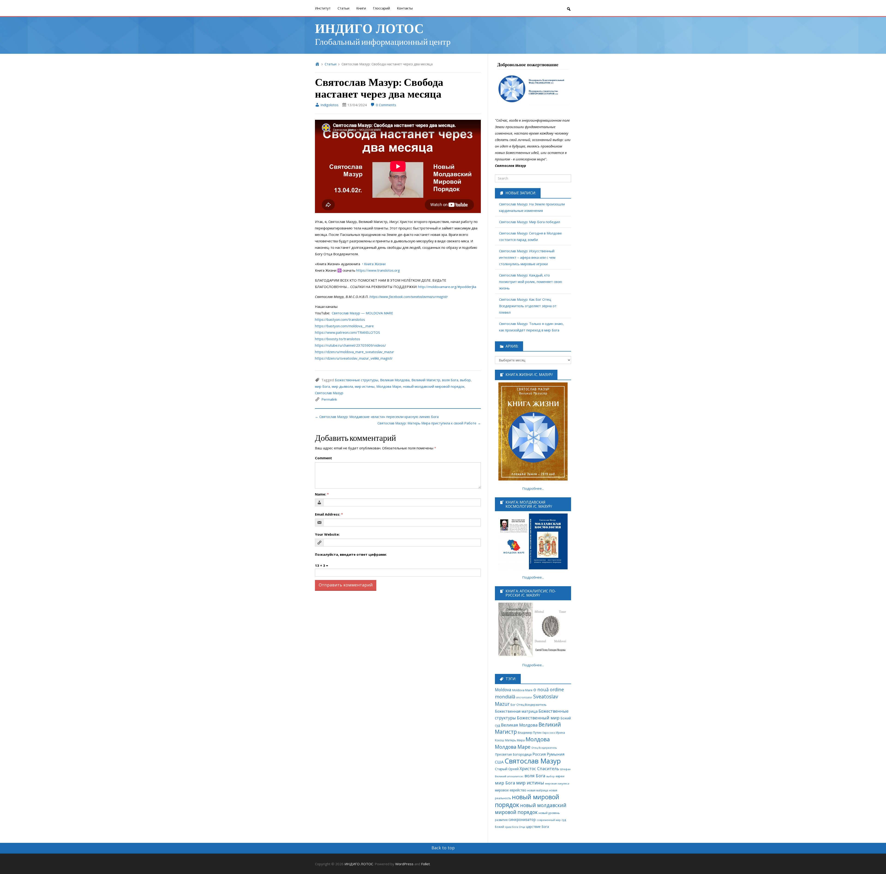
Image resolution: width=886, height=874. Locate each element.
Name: (322, 494)
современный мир (549, 820)
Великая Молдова (395, 380)
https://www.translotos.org (378, 270)
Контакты (405, 8)
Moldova (503, 689)
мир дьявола (342, 386)
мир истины (364, 386)
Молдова (538, 739)
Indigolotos (329, 104)
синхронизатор (522, 819)
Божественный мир (538, 718)
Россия (539, 754)
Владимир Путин (530, 733)
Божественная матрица (516, 711)
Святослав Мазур (329, 392)
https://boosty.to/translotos (337, 338)
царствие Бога (537, 826)
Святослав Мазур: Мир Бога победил (529, 221)
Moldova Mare (522, 690)
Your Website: (327, 534)
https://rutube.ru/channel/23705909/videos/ (350, 345)
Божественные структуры (356, 380)
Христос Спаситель (539, 768)
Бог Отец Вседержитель (529, 705)
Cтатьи (343, 8)
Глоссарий (381, 8)
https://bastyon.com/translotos (340, 319)
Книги (361, 8)
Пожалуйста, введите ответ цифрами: (351, 554)
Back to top (443, 847)
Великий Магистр (425, 380)
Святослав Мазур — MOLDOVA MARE (362, 313)
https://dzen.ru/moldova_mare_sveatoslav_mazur (354, 351)
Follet (425, 864)
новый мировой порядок (527, 801)
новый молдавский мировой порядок (433, 386)
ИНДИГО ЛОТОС (369, 28)
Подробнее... (533, 488)
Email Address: (329, 514)
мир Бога (322, 386)
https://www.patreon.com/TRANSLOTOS (347, 332)
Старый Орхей (507, 768)
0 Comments (385, 104)
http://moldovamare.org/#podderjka (447, 286)
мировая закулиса (557, 783)
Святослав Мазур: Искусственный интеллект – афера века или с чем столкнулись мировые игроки (527, 257)
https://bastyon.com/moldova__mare (344, 326)
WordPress (404, 864)
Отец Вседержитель (544, 747)
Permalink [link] (329, 399)
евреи (560, 776)
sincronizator (524, 697)
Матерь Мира (515, 740)
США (499, 762)
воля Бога (450, 380)
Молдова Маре (388, 386)
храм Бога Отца (515, 827)
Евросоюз (548, 732)
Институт (323, 8)
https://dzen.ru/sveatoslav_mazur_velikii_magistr (354, 358)
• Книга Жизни (373, 263)
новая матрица (537, 790)
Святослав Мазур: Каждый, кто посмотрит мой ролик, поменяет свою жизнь (530, 281)
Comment (323, 458)
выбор (465, 380)
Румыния (556, 754)
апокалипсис (515, 776)
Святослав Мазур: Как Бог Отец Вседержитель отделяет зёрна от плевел (528, 306)
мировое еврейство (510, 790)
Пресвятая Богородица (513, 754)
